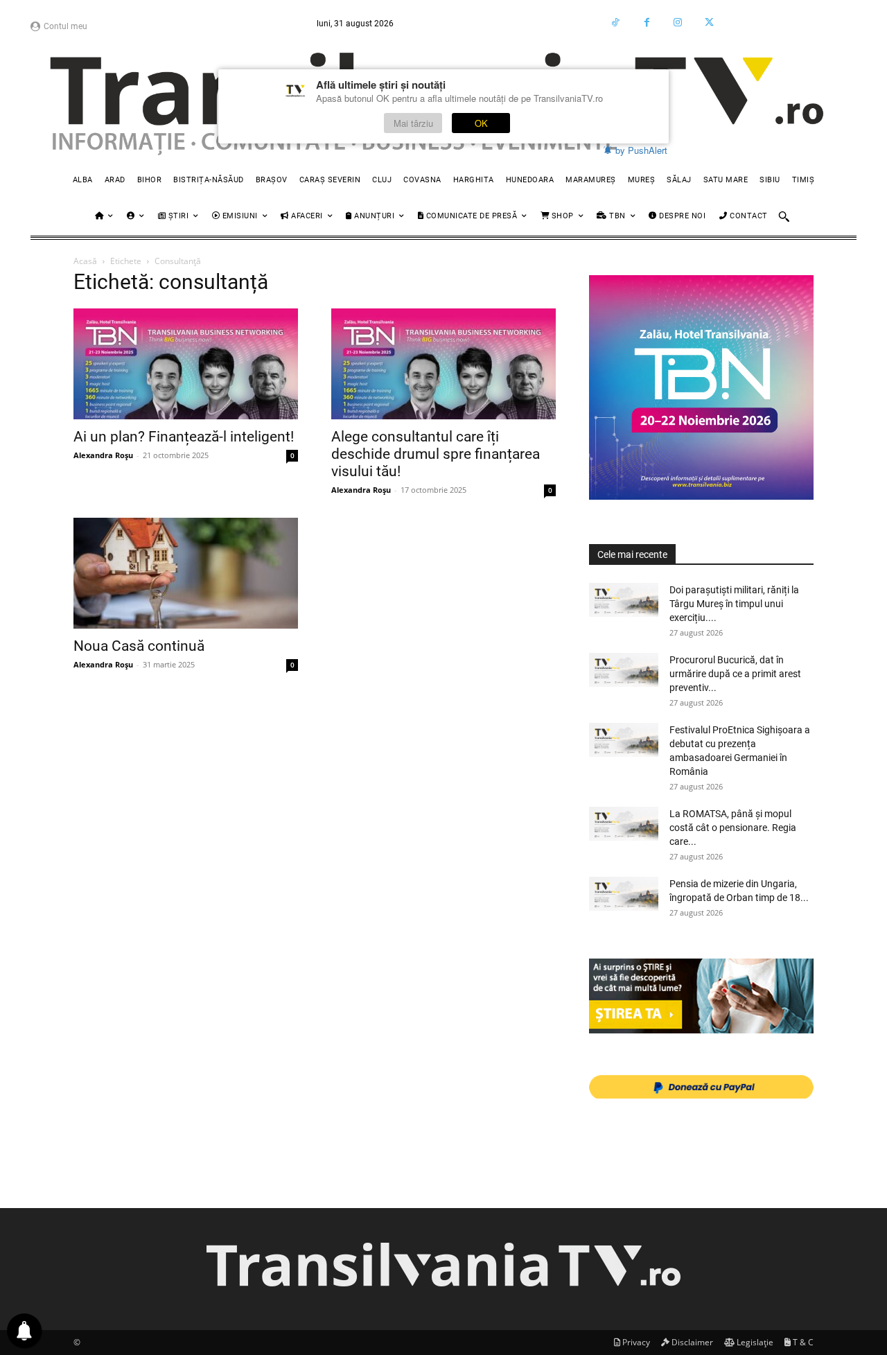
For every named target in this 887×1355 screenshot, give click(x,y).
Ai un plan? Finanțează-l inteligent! (183, 436)
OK (481, 123)
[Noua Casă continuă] (185, 573)
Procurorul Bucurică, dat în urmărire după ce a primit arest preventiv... (735, 673)
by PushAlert (641, 150)
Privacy (635, 1342)
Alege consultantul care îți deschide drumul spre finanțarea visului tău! (435, 454)
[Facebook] (647, 22)
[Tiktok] (616, 22)
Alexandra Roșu (103, 455)
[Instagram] (678, 22)
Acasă (85, 261)
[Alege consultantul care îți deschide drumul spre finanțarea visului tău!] (443, 363)
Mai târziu (413, 123)
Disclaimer (691, 1342)
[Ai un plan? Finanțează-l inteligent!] (185, 363)
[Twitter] (709, 22)
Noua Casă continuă (138, 646)
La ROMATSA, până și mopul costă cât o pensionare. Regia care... (732, 827)
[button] (783, 216)
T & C (802, 1342)
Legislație (754, 1342)
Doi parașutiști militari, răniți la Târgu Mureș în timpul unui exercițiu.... (734, 603)
